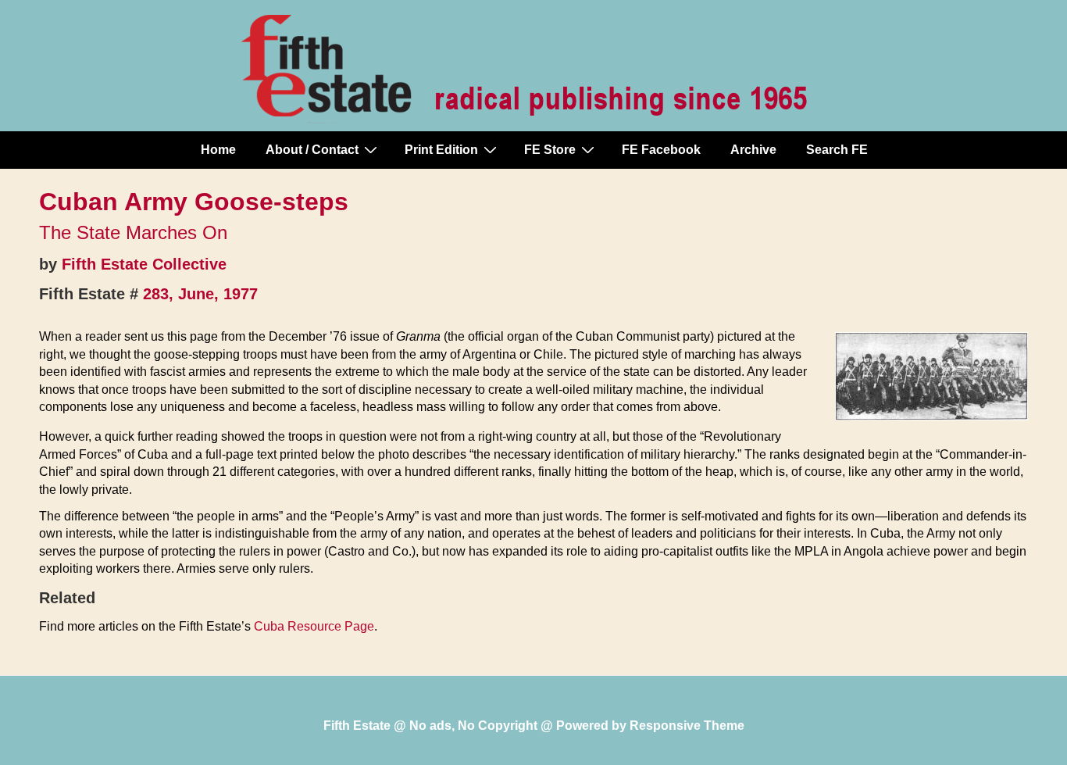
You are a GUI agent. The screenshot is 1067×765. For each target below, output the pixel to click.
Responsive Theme (687, 725)
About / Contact (312, 149)
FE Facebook (661, 149)
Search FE (837, 149)
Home (218, 149)
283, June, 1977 (200, 293)
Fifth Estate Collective (144, 264)
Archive (753, 149)
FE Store (550, 149)
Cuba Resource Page (314, 626)
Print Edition (441, 149)
